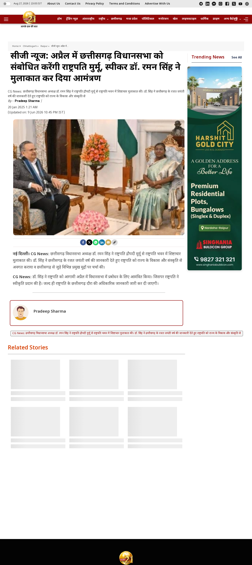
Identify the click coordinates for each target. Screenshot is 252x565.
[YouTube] (240, 4)
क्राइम (216, 19)
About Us (53, 4)
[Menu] (245, 19)
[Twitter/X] (234, 4)
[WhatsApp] (220, 4)
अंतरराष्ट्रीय (88, 19)
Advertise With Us (157, 4)
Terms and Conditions (124, 4)
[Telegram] (201, 4)
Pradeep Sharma (27, 101)
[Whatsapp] (96, 242)
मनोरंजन (163, 19)
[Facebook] (227, 4)
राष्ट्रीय (102, 19)
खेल (175, 19)
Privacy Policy (94, 4)
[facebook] (83, 242)
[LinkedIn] (207, 4)
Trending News (208, 57)
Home (15, 46)
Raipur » (45, 46)
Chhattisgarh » (31, 46)
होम (59, 19)
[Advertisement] (214, 168)
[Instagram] (247, 4)
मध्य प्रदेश (131, 19)
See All (237, 58)
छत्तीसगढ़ (116, 19)
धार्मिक (204, 19)
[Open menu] (7, 19)
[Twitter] (89, 242)
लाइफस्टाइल (189, 19)
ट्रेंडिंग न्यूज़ (72, 19)
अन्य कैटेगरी (231, 19)
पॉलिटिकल (148, 19)
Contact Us (72, 4)
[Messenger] (214, 4)
